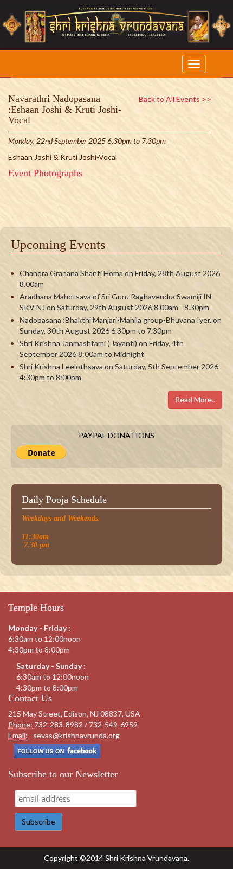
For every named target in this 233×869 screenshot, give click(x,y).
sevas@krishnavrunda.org (76, 735)
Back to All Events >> (175, 99)
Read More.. (195, 399)
